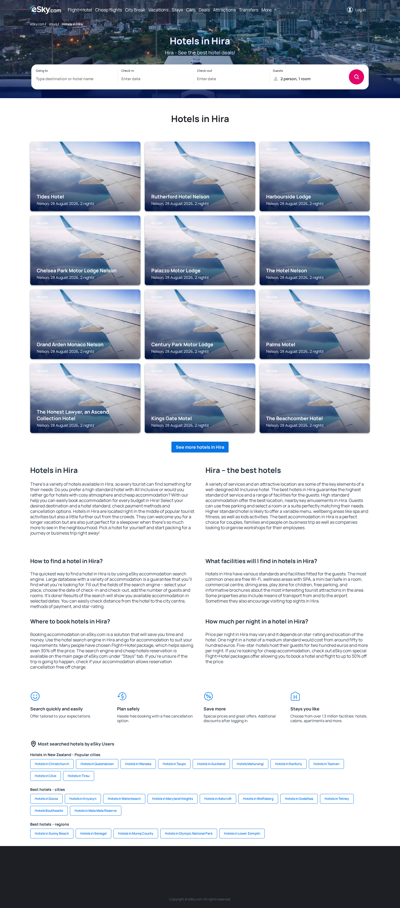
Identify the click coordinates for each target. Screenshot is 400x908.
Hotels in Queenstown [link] (97, 764)
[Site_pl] (110, 862)
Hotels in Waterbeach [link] (124, 798)
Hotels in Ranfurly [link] (288, 764)
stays (53, 24)
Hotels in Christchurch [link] (52, 764)
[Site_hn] (322, 862)
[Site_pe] (126, 862)
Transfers (248, 10)
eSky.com (37, 24)
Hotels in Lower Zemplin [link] (242, 833)
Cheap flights (108, 10)
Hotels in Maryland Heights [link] (172, 798)
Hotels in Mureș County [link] (135, 833)
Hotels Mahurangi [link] (250, 764)
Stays (177, 10)
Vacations (158, 10)
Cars (190, 10)
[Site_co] (224, 862)
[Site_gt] (306, 862)
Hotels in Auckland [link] (211, 764)
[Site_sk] (192, 862)
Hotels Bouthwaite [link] (49, 810)
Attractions (224, 10)
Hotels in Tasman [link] (326, 764)
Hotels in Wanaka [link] (138, 764)
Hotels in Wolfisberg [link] (258, 798)
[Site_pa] (257, 862)
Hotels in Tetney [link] (337, 798)
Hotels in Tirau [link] (79, 775)
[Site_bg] (94, 862)
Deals (204, 10)
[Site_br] (61, 862)
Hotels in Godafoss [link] (299, 798)
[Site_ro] (77, 862)
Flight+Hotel (80, 10)
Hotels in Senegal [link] (93, 833)
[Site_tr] (143, 862)
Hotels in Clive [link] (45, 775)
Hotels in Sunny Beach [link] (52, 833)
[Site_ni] (290, 862)
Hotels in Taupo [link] (174, 764)
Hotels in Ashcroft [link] (218, 798)
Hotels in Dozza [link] (46, 798)
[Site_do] (241, 862)
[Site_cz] (159, 862)
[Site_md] (175, 862)
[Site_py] (339, 862)
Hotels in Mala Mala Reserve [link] (96, 810)
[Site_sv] (273, 862)
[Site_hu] (208, 862)
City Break (135, 10)
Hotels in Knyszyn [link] (82, 798)
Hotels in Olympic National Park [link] (189, 833)
